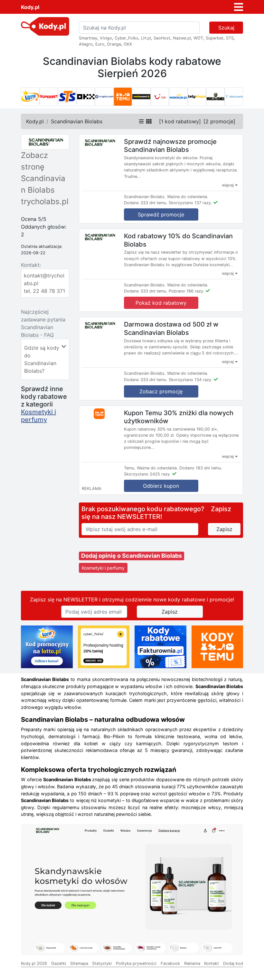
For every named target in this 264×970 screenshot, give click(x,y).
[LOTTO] (30, 96)
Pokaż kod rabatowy (161, 303)
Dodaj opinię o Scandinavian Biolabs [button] (131, 555)
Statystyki (102, 963)
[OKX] (86, 96)
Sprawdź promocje (161, 214)
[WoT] (215, 96)
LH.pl (146, 38)
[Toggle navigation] (238, 7)
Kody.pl (30, 7)
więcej (228, 185)
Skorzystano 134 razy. (190, 379)
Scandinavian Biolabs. (145, 196)
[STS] (67, 96)
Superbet (214, 38)
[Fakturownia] (234, 96)
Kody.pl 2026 (34, 963)
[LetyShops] (197, 96)
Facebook (170, 963)
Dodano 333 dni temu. (145, 202)
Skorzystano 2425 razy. (147, 474)
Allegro (86, 44)
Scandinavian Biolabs (76, 121)
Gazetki (58, 963)
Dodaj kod (233, 963)
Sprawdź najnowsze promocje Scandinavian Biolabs (170, 145)
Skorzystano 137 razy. (190, 202)
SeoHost (162, 38)
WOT (198, 38)
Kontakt (211, 963)
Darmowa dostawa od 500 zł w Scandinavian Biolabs (171, 328)
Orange (114, 44)
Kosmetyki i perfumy (38, 416)
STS (230, 38)
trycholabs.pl (45, 201)
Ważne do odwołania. (187, 196)
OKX (128, 44)
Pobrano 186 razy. (186, 291)
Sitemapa (79, 963)
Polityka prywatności (136, 963)
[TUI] (160, 96)
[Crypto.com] (104, 96)
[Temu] (123, 96)
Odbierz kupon (161, 486)
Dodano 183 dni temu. (200, 468)
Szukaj (226, 27)
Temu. (130, 468)
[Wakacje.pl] (178, 96)
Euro (99, 44)
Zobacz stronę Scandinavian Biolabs (43, 173)
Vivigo (106, 38)
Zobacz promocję (161, 391)
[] (180, 121)
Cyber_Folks (126, 38)
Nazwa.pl (182, 38)
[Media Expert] (141, 96)
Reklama (192, 963)
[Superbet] (49, 96)
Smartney (88, 38)
